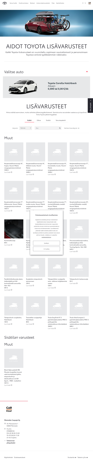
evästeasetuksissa (46, 237)
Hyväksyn (46, 243)
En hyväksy (46, 249)
